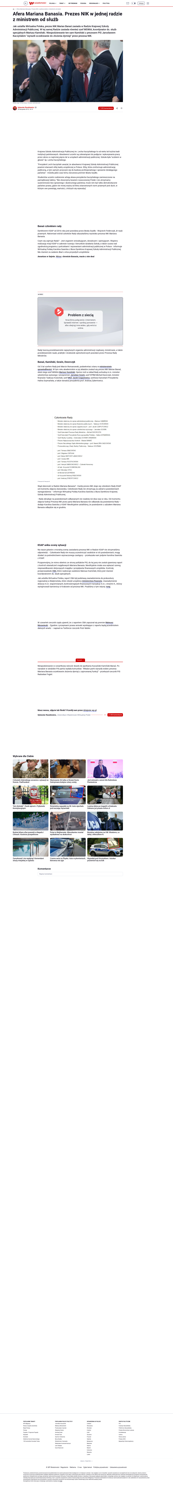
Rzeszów (89, 1452)
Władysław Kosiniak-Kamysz (63, 1443)
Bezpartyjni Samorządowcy (126, 1441)
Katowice (89, 1450)
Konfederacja (122, 1432)
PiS (120, 1423)
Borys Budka (58, 1439)
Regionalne (93, 3)
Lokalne (89, 1423)
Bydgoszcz (90, 1441)
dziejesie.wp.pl (90, 710)
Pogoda (83, 3)
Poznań (89, 1437)
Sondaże (25, 1437)
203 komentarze (107, 108)
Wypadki (25, 1434)
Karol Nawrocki (59, 1448)
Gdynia (89, 1445)
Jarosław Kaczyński (60, 1423)
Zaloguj (141, 3)
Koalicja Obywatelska (124, 1425)
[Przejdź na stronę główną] (26, 5)
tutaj (108, 586)
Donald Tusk (58, 1434)
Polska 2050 (122, 1439)
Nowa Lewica (122, 1437)
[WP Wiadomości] (39, 3)
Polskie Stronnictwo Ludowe (126, 1430)
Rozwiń (79, 660)
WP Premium (72, 3)
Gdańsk (89, 1439)
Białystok (89, 1443)
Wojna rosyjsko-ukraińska (30, 1425)
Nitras (58, 256)
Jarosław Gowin (77, 375)
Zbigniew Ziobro (59, 1430)
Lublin (88, 1454)
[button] (133, 3)
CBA (54, 571)
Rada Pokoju (26, 1428)
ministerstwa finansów (92, 581)
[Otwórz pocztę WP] (127, 3)
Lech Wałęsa (58, 1445)
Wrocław (89, 1428)
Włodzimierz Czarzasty (61, 1441)
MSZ (70, 378)
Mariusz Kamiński (67, 372)
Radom (89, 1448)
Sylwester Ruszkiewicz (26, 107)
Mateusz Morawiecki (60, 1425)
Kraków (89, 1430)
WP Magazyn (26, 1423)
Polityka (106, 3)
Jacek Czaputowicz (81, 378)
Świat (61, 3)
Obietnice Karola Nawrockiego (31, 1439)
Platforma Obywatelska (125, 1428)
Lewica (120, 1434)
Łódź (88, 1432)
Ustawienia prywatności (118, 1467)
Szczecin (89, 1434)
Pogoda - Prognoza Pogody (30, 1432)
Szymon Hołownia (60, 1437)
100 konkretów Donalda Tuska (31, 1441)
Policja (25, 1430)
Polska (52, 3)
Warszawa (90, 1425)
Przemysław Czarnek (60, 1428)
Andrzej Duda (58, 1432)
